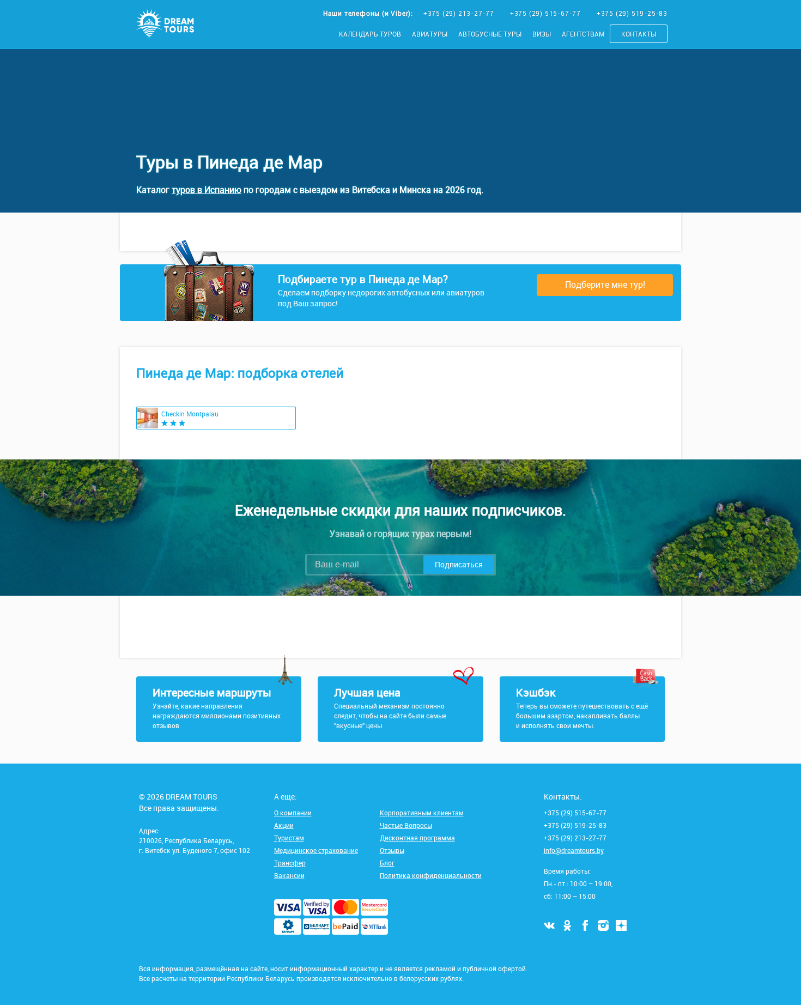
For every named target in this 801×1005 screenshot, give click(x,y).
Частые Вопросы (406, 825)
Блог (387, 862)
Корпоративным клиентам (422, 812)
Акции (284, 825)
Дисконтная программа (417, 837)
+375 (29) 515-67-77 (546, 13)
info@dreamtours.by (574, 850)
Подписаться (459, 564)
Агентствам (583, 33)
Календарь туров (370, 33)
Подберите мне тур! (605, 284)
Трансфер (290, 862)
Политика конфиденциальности (431, 875)
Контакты (638, 33)
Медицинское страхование (316, 850)
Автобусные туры (489, 33)
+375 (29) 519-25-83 (632, 13)
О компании (293, 812)
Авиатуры (429, 33)
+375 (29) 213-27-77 (459, 13)
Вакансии (289, 875)
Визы (541, 33)
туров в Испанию (206, 190)
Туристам (289, 837)
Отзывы (392, 850)
